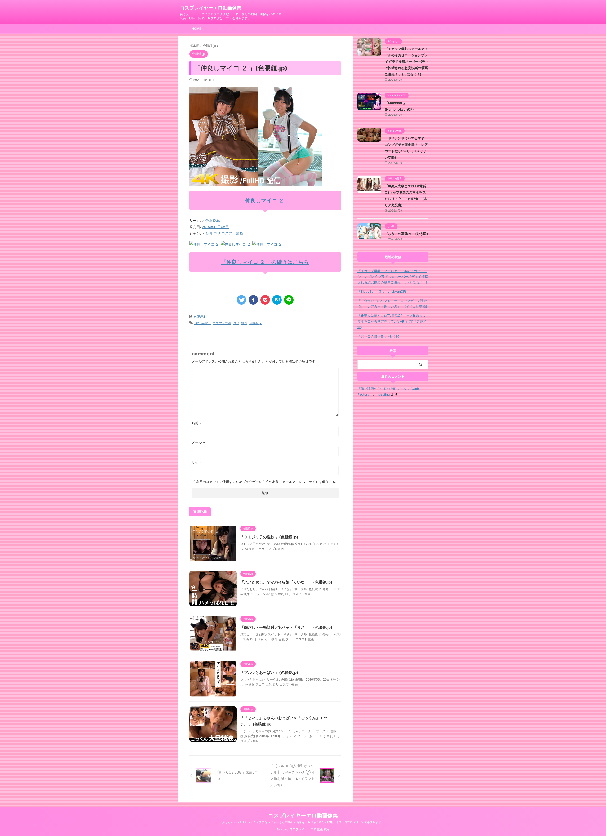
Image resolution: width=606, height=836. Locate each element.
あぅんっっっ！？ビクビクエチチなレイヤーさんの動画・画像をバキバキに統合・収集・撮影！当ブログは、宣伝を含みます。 (303, 822)
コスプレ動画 (232, 233)
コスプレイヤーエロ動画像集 (210, 8)
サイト (197, 462)
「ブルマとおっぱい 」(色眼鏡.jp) (269, 672)
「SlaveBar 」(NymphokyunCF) (381, 291)
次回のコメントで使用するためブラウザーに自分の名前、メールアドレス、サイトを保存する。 (267, 482)
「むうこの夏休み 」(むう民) (406, 234)
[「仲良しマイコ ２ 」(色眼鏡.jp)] (277, 300)
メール (198, 442)
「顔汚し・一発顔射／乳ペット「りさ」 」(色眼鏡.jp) (286, 627)
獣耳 (209, 233)
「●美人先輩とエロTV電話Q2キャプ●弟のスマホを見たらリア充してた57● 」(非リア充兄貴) (391, 321)
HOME (196, 29)
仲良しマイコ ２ (265, 200)
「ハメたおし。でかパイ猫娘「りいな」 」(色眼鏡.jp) (286, 582)
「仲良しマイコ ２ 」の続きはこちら (265, 262)
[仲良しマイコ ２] (204, 244)
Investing (383, 394)
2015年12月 (202, 323)
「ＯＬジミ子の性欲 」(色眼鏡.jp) (269, 537)
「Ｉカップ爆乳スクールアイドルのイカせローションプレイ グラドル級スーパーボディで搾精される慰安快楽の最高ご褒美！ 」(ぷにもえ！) (406, 61)
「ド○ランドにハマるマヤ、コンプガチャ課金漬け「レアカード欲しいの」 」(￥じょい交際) (392, 303)
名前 (196, 423)
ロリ (217, 233)
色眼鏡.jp (212, 220)
